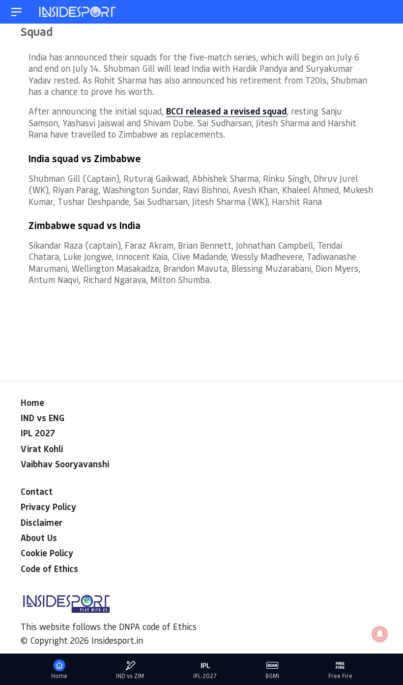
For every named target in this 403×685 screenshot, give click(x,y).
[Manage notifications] (380, 634)
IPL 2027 (38, 433)
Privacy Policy (48, 507)
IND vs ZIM (130, 676)
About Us (39, 537)
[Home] (78, 12)
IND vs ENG (42, 418)
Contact (37, 491)
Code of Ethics (49, 568)
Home (32, 402)
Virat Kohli (42, 449)
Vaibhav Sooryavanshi (65, 464)
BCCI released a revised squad (226, 111)
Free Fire (340, 676)
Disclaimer (41, 522)
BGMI (272, 676)
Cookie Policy (47, 553)
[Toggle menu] (16, 12)
